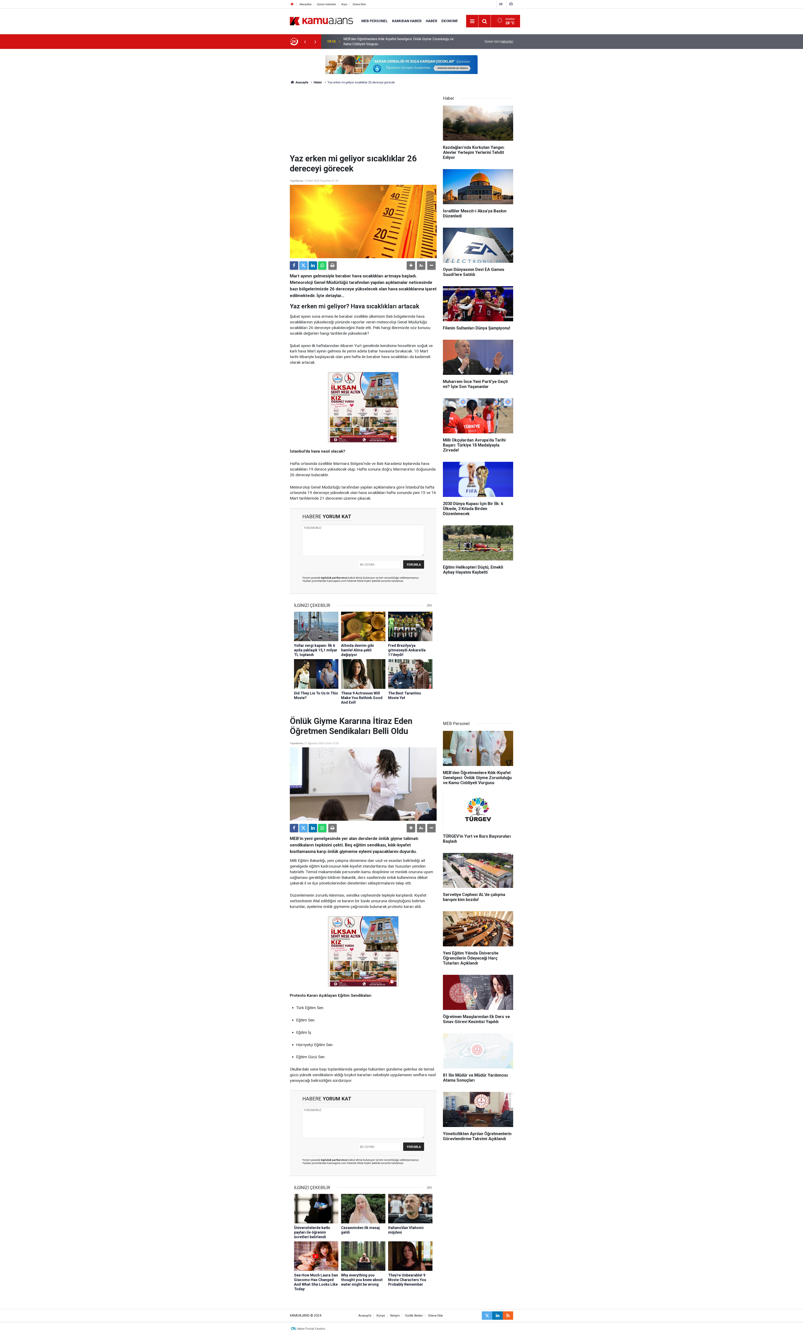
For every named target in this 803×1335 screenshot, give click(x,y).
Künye (381, 1315)
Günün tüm (499, 41)
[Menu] (472, 21)
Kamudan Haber (407, 21)
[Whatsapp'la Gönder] (322, 265)
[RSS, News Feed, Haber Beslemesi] (508, 1315)
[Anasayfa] (292, 4)
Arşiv (344, 4)
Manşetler (306, 4)
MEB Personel (374, 21)
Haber (431, 21)
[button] (411, 265)
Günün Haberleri (326, 4)
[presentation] (305, 41)
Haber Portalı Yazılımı (311, 1328)
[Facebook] (294, 265)
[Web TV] (501, 4)
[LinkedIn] (313, 265)
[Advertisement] (363, 122)
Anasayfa (301, 82)
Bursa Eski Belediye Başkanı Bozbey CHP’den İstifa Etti (384, 41)
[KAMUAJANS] (321, 21)
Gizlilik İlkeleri (414, 1315)
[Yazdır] (332, 265)
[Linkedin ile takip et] (497, 1315)
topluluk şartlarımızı (334, 577)
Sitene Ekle (359, 4)
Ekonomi (449, 21)
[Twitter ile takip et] (487, 1315)
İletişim (395, 1315)
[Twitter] (303, 265)
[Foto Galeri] (511, 4)
